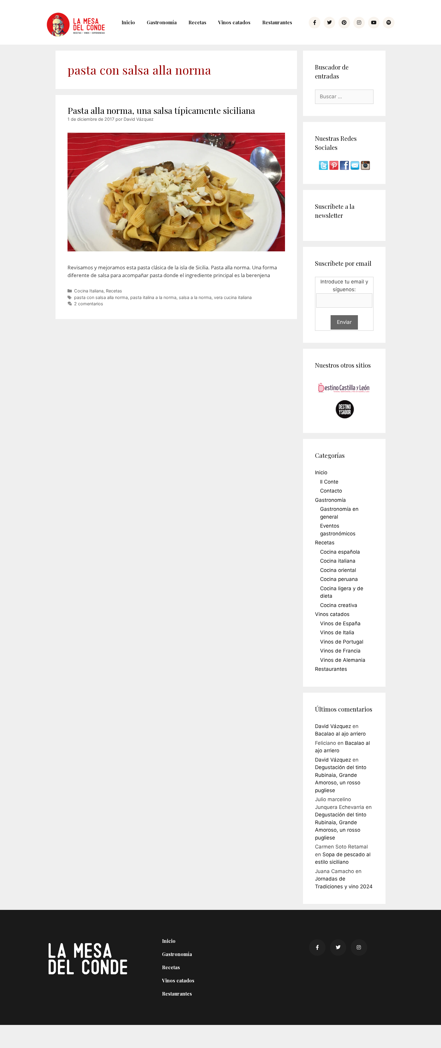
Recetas (197, 22)
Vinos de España (340, 623)
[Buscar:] (344, 96)
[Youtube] (374, 22)
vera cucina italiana (233, 297)
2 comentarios (88, 303)
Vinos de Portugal (341, 642)
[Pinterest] (344, 22)
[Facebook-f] (314, 22)
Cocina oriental (338, 570)
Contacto (331, 491)
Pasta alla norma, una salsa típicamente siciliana (161, 110)
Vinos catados (234, 22)
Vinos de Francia (340, 651)
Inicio (128, 22)
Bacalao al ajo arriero (340, 734)
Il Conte (329, 482)
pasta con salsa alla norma (101, 297)
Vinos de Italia (337, 632)
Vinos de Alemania (342, 660)
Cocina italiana (338, 561)
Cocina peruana (339, 579)
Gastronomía (162, 22)
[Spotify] (388, 22)
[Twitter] (329, 22)
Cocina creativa (338, 605)
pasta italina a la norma (153, 297)
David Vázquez (333, 726)
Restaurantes (277, 22)
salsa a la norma (195, 297)
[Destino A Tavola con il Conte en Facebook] (345, 168)
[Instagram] (359, 22)
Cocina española (340, 552)
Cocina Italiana (89, 290)
